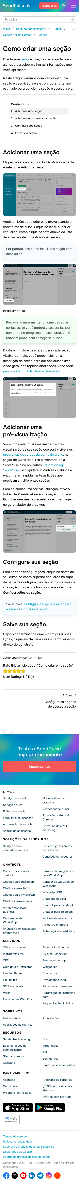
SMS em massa (13, 986)
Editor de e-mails (14, 811)
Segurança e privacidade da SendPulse (28, 1146)
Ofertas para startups (57, 1097)
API (45, 1052)
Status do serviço (14, 1056)
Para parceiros (17, 1073)
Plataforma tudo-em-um (58, 986)
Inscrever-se (49, 5)
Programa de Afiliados (17, 1092)
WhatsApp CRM (53, 892)
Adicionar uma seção (28, 111)
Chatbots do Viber (54, 899)
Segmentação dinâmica (58, 1003)
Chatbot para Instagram (18, 882)
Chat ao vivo (51, 973)
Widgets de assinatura (57, 918)
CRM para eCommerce (17, 967)
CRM (6, 960)
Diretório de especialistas (59, 1065)
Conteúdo (18, 104)
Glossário (9, 1062)
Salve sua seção (26, 133)
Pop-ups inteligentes (56, 947)
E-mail (9, 792)
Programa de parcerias (57, 1080)
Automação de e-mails (17, 824)
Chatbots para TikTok (17, 888)
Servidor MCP (52, 1058)
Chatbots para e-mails (17, 901)
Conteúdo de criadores (58, 856)
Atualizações (51, 1018)
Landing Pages (12, 973)
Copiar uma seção (34, 609)
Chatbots (12, 865)
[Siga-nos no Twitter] (15, 1175)
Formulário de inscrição (18, 818)
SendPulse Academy (16, 1039)
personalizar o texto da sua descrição (31, 371)
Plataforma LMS (13, 954)
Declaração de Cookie (17, 1151)
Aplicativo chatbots (55, 924)
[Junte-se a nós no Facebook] (6, 1175)
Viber (6, 993)
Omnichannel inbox (55, 980)
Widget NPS (51, 967)
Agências (9, 1080)
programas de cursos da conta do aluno (33, 454)
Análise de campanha (17, 831)
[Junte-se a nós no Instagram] (49, 1175)
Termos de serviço (15, 1136)
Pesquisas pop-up (54, 960)
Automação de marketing (59, 931)
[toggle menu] (73, 5)
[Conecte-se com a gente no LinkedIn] (32, 1175)
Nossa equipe (12, 1018)
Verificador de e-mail (56, 809)
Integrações (50, 1045)
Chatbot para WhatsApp (19, 894)
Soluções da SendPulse (25, 839)
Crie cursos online (14, 947)
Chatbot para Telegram (58, 911)
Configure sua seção (28, 125)
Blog (45, 1039)
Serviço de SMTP (14, 805)
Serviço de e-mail (14, 798)
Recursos (12, 1033)
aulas (25, 59)
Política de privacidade (18, 1141)
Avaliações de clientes (17, 1024)
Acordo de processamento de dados (26, 1157)
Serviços (11, 941)
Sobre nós (13, 1011)
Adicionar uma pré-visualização (35, 118)
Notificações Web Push (18, 999)
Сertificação (11, 1086)
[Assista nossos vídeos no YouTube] (23, 1175)
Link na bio (10, 980)
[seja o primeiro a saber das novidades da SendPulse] (40, 1175)
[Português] (65, 5)
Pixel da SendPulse (55, 954)
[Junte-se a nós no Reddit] (57, 1175)
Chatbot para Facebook (58, 905)
